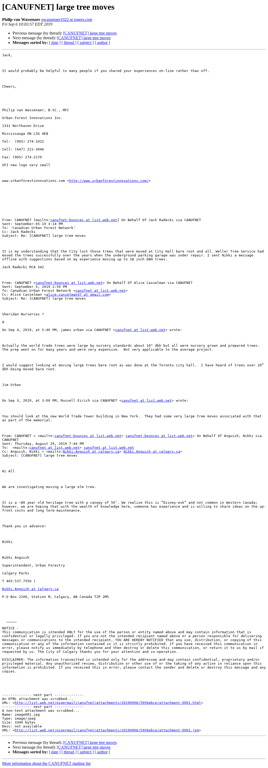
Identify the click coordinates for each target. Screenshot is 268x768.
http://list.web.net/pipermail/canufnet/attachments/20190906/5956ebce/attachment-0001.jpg (107, 730)
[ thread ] (69, 42)
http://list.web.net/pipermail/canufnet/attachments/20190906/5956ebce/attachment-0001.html (108, 703)
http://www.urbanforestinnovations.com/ (109, 181)
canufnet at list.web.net (100, 291)
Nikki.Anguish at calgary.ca (91, 451)
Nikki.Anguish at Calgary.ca (30, 589)
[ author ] (102, 42)
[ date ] (54, 42)
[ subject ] (85, 42)
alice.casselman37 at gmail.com (77, 294)
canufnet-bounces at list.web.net (83, 220)
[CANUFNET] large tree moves (90, 33)
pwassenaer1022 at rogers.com (66, 19)
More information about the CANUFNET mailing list (46, 763)
